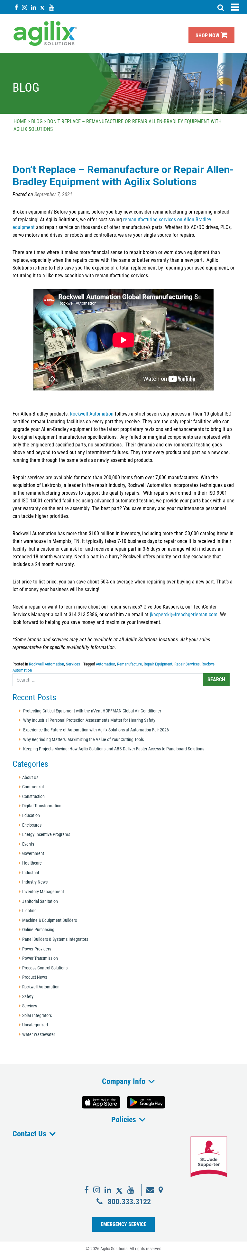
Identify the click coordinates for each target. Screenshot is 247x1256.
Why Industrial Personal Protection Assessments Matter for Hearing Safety (89, 720)
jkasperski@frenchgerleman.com (183, 614)
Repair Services (187, 664)
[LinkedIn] (33, 7)
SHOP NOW (208, 35)
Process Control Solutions (45, 968)
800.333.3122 (129, 1201)
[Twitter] (42, 7)
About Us (30, 777)
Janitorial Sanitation (40, 901)
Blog (36, 121)
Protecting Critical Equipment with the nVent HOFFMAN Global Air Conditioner (92, 711)
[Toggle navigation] (235, 7)
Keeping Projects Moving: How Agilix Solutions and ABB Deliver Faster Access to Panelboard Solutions (113, 749)
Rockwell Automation (92, 414)
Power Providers (36, 949)
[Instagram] (24, 7)
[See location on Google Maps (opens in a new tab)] (161, 1190)
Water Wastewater (38, 1034)
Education (31, 815)
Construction (33, 796)
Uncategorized (35, 1025)
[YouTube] (51, 7)
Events (28, 844)
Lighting (29, 910)
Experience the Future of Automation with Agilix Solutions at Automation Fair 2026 (96, 730)
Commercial (33, 787)
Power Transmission (40, 958)
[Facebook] (16, 7)
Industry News (35, 882)
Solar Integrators (37, 1015)
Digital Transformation (41, 806)
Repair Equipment (158, 664)
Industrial (30, 873)
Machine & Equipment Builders (49, 920)
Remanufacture (129, 664)
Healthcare (32, 863)
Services (73, 664)
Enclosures (31, 825)
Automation (105, 664)
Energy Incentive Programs (46, 834)
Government (33, 853)
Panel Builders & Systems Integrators (55, 939)
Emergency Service (123, 1224)
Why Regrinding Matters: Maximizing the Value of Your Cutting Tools (83, 739)
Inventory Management (43, 891)
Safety (27, 996)
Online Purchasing (38, 929)
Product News (34, 977)
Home (20, 121)
